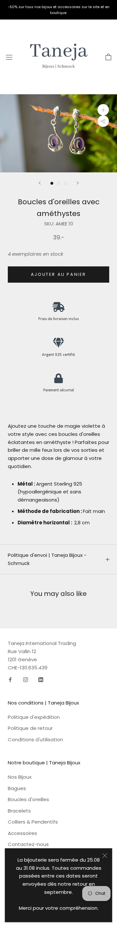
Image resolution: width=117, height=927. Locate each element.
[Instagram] (25, 679)
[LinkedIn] (40, 679)
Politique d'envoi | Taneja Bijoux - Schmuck (47, 559)
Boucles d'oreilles (28, 799)
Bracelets (19, 810)
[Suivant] (78, 182)
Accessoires (22, 833)
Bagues (17, 788)
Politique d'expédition (34, 717)
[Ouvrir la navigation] (9, 57)
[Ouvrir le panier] (108, 57)
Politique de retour (30, 728)
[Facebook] (10, 679)
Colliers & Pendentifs (33, 821)
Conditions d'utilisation (35, 739)
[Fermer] (104, 855)
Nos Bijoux (20, 776)
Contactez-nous (28, 844)
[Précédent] (40, 182)
